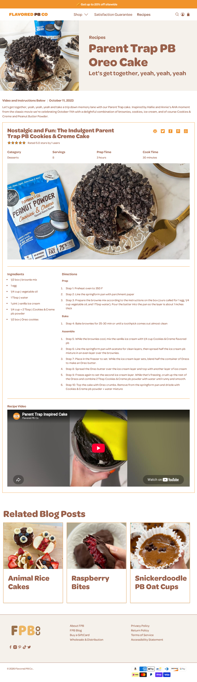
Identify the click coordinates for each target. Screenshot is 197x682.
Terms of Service (142, 635)
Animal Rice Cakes (28, 582)
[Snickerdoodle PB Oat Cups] (160, 546)
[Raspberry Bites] (96, 546)
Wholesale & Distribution (86, 639)
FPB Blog (76, 630)
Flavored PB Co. (24, 668)
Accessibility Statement (147, 639)
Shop (78, 14)
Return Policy (140, 630)
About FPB (77, 626)
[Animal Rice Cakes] (33, 546)
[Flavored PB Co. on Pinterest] (20, 648)
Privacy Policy (140, 626)
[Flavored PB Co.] (28, 14)
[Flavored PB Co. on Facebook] (10, 648)
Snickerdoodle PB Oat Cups (161, 582)
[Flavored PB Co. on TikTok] (24, 648)
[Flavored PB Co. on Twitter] (29, 648)
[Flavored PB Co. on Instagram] (15, 648)
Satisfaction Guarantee (113, 14)
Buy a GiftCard (79, 635)
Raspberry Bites (90, 582)
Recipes (143, 14)
